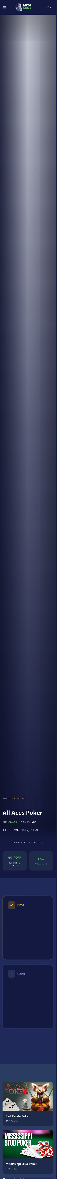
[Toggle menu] (4, 7)
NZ (47, 7)
